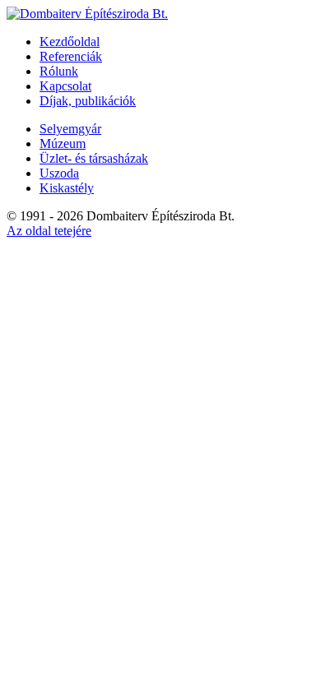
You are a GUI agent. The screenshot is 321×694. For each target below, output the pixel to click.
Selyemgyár (70, 129)
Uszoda (59, 173)
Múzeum (63, 143)
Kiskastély (67, 188)
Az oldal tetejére (49, 231)
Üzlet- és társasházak (94, 158)
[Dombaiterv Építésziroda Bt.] (87, 14)
